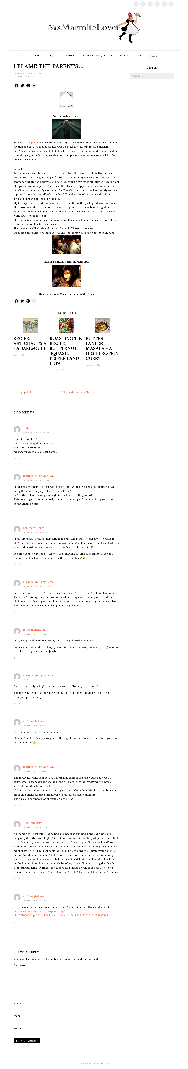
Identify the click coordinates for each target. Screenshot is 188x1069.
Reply (17, 458)
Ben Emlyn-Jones (34, 527)
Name (18, 1003)
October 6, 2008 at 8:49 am (35, 771)
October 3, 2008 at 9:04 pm (35, 634)
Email (18, 1016)
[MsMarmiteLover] (94, 47)
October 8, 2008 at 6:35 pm (35, 827)
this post (31, 142)
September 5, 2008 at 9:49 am (36, 532)
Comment (20, 965)
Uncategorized (31, 76)
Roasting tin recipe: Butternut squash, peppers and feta (66, 351)
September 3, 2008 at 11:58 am (36, 480)
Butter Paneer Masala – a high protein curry (102, 348)
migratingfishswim (34, 629)
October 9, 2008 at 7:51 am (34, 900)
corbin (27, 428)
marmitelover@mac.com (38, 475)
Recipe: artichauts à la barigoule (30, 343)
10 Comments (36, 73)
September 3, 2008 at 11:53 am (36, 433)
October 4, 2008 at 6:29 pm (35, 680)
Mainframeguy (32, 823)
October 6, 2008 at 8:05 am (35, 725)
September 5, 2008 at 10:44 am (36, 586)
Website (18, 1028)
